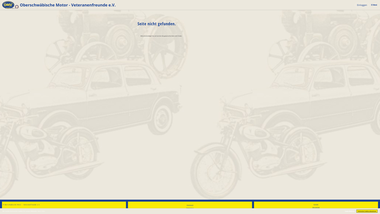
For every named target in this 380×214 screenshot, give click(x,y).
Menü (375, 5)
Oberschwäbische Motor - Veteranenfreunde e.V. (68, 5)
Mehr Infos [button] (41, 211)
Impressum (190, 205)
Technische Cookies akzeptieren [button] (367, 211)
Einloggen (362, 4)
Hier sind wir (316, 207)
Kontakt (316, 204)
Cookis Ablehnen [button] (350, 211)
